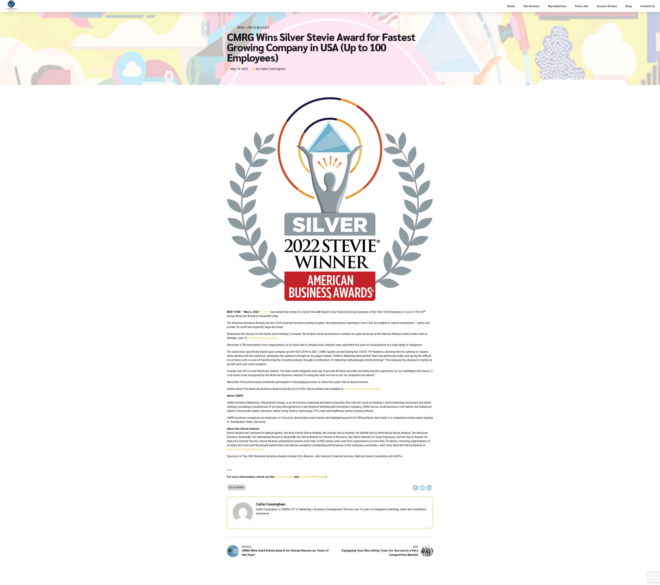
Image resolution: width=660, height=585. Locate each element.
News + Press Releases (253, 27)
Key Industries (557, 6)
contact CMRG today (312, 476)
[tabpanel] (330, 199)
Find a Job (581, 6)
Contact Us (647, 6)
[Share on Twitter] (422, 488)
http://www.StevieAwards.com (245, 449)
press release (284, 476)
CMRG (266, 312)
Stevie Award (236, 487)
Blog (629, 6)
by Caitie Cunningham (271, 69)
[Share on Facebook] (415, 488)
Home (511, 6)
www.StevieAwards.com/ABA (361, 389)
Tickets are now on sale (262, 338)
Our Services (531, 6)
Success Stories (607, 6)
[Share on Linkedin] (429, 488)
